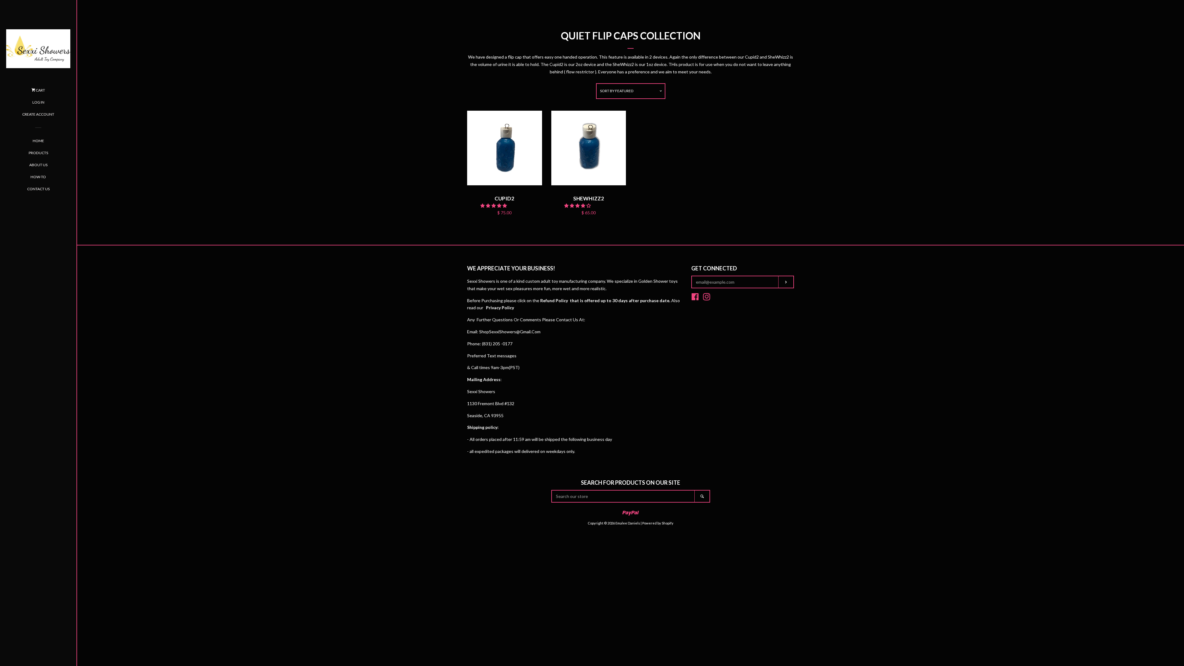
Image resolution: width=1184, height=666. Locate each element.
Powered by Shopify (657, 523)
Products (38, 152)
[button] (494, 205)
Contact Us (38, 189)
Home (38, 140)
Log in (38, 102)
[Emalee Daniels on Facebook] (695, 298)
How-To (38, 177)
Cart (40, 90)
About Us (38, 164)
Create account (38, 114)
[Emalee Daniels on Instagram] (706, 298)
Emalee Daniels (627, 523)
